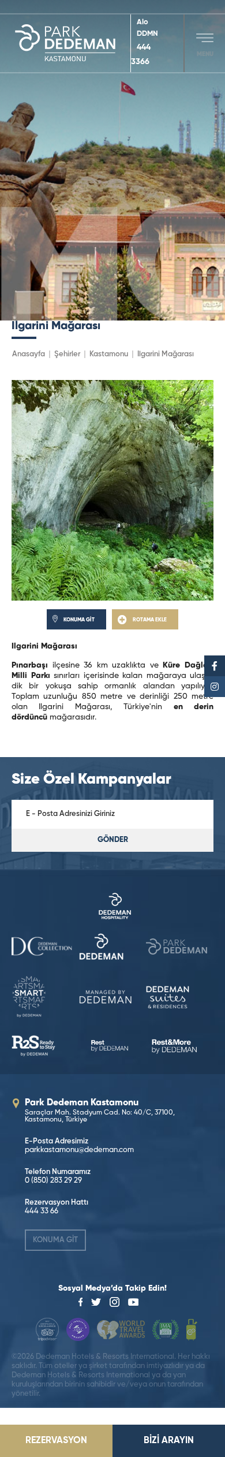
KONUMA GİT (55, 1240)
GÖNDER (112, 840)
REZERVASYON (56, 1440)
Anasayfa (28, 354)
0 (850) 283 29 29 (53, 1180)
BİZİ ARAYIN (169, 1440)
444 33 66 (41, 1211)
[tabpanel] (112, 160)
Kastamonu (108, 354)
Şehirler (67, 354)
